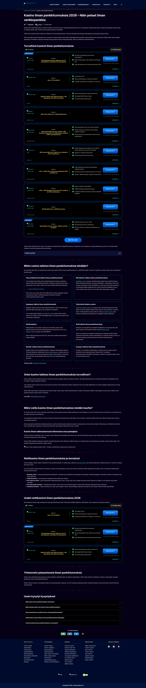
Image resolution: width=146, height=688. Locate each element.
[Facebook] (69, 634)
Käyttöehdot (27, 647)
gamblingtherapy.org (50, 660)
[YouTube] (109, 647)
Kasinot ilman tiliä (70, 647)
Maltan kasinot (69, 664)
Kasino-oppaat (48, 645)
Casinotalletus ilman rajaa (37, 396)
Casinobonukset (83, 4)
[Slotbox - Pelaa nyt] (31, 79)
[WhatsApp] (63, 634)
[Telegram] (76, 634)
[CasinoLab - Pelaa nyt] (31, 152)
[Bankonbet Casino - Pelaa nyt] (31, 132)
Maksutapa (96, 4)
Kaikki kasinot (54, 4)
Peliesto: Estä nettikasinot (51, 662)
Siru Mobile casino (107, 311)
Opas (115, 4)
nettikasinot (32, 10)
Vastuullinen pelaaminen (31, 656)
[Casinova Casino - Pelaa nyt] (31, 171)
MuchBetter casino (81, 281)
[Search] (121, 4)
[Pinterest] (119, 647)
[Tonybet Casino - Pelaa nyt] (31, 60)
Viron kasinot (68, 662)
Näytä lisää (73, 240)
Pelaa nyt (110, 59)
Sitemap (26, 662)
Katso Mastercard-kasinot (36, 289)
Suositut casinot (69, 645)
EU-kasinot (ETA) (70, 658)
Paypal (33, 331)
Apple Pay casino (49, 313)
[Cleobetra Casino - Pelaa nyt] (31, 190)
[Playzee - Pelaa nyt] (31, 96)
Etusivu (26, 10)
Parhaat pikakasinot (70, 651)
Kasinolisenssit (48, 649)
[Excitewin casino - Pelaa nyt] (31, 208)
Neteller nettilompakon (51, 352)
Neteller (28, 331)
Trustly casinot (89, 651)
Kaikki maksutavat (90, 645)
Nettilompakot (89, 658)
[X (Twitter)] (82, 634)
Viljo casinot (88, 653)
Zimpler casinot (89, 647)
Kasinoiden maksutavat (39, 363)
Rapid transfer (89, 660)
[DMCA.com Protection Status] (85, 675)
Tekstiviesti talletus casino (83, 307)
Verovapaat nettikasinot (71, 656)
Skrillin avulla (105, 329)
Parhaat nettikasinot (70, 653)
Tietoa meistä (28, 645)
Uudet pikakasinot (69, 4)
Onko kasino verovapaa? (51, 653)
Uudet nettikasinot (70, 649)
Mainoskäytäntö (28, 653)
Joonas (40, 24)
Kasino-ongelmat (49, 647)
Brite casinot (88, 649)
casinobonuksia (81, 463)
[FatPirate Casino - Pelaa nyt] (31, 226)
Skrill (64, 329)
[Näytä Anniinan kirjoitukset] (26, 24)
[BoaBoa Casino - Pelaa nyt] (31, 113)
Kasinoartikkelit (48, 651)
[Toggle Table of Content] (118, 253)
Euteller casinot (89, 656)
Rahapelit (106, 4)
